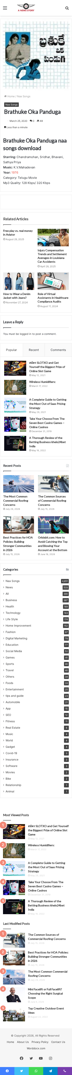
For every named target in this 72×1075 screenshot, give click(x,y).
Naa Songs (23, 96)
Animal (10, 791)
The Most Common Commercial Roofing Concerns (15, 500)
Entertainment (15, 689)
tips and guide (15, 695)
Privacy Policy (40, 1042)
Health (10, 606)
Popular (11, 350)
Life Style (12, 619)
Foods (9, 683)
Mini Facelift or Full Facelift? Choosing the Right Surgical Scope (45, 993)
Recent (34, 350)
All (7, 593)
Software (11, 765)
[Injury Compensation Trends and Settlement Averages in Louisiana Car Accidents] (53, 237)
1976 (14, 172)
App (8, 708)
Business (11, 600)
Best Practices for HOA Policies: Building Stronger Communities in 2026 (48, 956)
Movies (10, 772)
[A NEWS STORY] (26, 8)
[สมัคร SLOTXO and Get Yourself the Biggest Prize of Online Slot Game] (15, 368)
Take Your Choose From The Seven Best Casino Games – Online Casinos (47, 423)
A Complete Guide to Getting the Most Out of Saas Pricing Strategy (47, 404)
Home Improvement (18, 625)
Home (11, 96)
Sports (10, 663)
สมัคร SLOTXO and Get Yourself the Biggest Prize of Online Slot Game (47, 367)
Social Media (14, 651)
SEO (8, 714)
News (9, 587)
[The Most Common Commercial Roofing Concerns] (18, 483)
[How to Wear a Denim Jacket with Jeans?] (18, 281)
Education (12, 644)
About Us (23, 1042)
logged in (25, 333)
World (9, 740)
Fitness (10, 721)
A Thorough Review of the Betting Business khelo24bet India (47, 442)
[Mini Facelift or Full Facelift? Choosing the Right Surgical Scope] (14, 994)
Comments (58, 350)
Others (10, 676)
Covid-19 (11, 753)
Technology (13, 612)
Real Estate (13, 727)
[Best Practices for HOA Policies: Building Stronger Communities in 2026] (18, 525)
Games (10, 657)
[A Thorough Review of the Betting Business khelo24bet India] (15, 443)
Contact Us (58, 1042)
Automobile (13, 702)
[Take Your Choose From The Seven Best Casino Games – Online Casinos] (15, 424)
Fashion (11, 632)
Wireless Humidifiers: (42, 381)
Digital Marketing (16, 638)
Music (9, 734)
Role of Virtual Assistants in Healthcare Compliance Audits (53, 297)
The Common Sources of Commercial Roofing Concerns (52, 500)
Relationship (13, 785)
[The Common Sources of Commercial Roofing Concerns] (53, 483)
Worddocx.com (36, 1048)
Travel (10, 670)
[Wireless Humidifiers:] (15, 387)
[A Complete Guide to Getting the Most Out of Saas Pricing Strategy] (15, 405)
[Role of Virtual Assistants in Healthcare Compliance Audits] (53, 281)
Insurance (12, 759)
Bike (8, 778)
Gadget (10, 746)
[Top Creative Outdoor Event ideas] (14, 1013)
